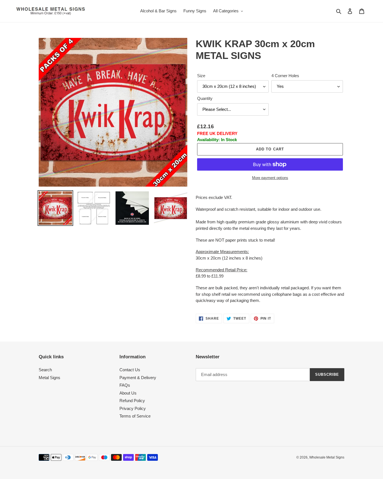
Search (45, 369)
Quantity (205, 98)
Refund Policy (132, 400)
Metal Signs (49, 377)
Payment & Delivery (137, 377)
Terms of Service (135, 416)
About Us (128, 393)
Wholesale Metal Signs (326, 457)
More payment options (270, 178)
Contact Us (129, 369)
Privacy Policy (132, 408)
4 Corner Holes (285, 75)
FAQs (124, 385)
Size (201, 75)
